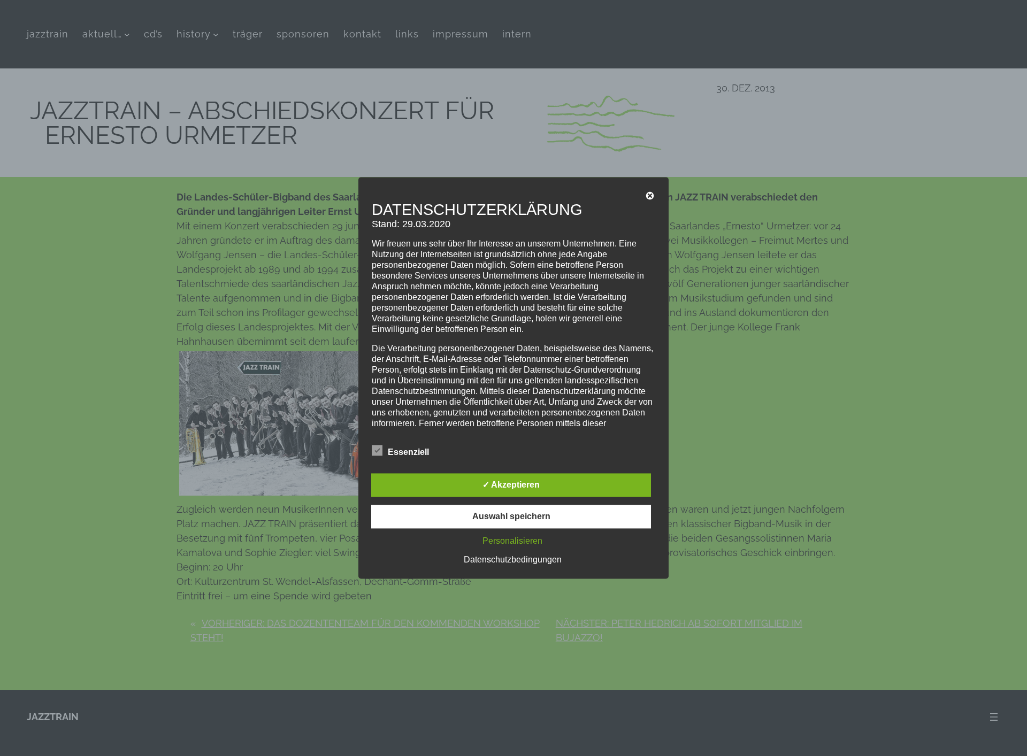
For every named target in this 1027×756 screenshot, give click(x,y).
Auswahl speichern (511, 516)
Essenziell (408, 452)
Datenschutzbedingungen (513, 560)
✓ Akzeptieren (511, 485)
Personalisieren (512, 541)
